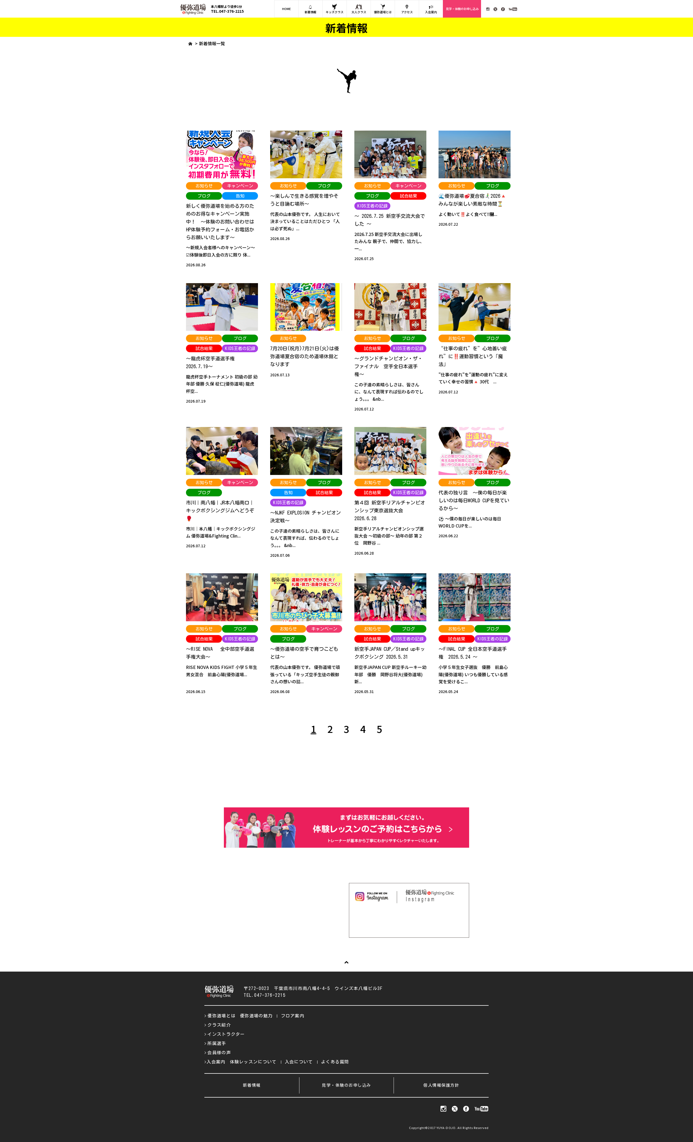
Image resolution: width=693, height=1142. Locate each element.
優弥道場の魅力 (256, 1016)
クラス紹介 (219, 1025)
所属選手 (216, 1043)
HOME (286, 9)
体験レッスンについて (253, 1062)
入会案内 (431, 12)
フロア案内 (293, 1016)
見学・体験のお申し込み (462, 9)
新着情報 (310, 12)
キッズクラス (335, 12)
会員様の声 (219, 1052)
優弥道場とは (383, 12)
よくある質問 (335, 1062)
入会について (299, 1062)
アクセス (407, 12)
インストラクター (226, 1034)
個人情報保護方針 (441, 1085)
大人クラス (358, 12)
